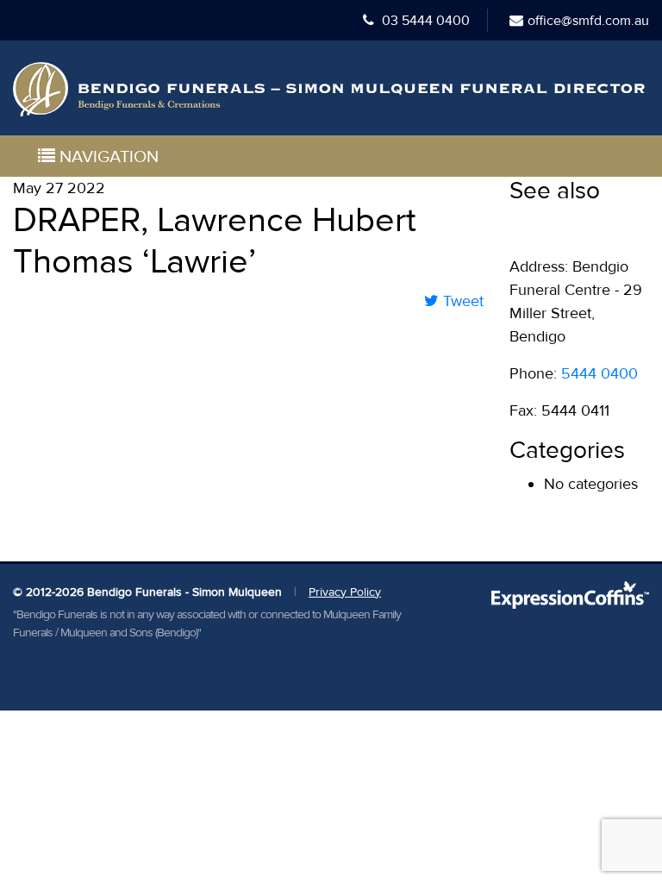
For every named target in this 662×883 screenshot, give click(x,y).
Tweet (461, 300)
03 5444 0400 (424, 20)
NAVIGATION (107, 157)
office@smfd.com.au (588, 20)
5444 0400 (599, 373)
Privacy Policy (345, 592)
